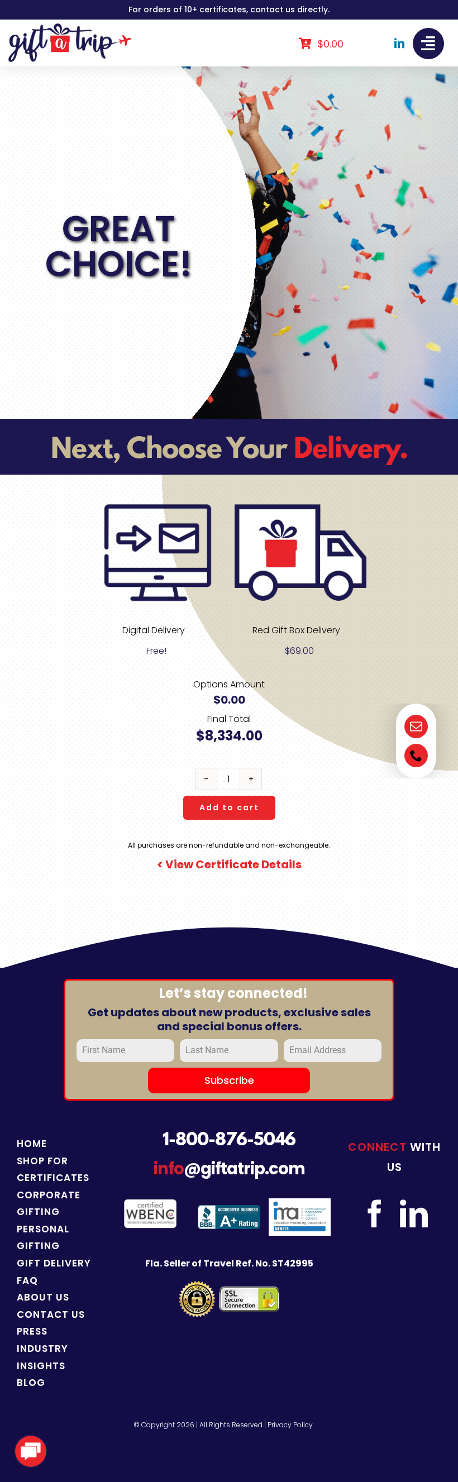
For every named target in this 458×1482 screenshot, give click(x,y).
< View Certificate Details (229, 864)
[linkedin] (399, 43)
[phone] (416, 755)
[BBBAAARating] (229, 1209)
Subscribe (229, 1080)
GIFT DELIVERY (54, 1263)
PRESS (32, 1331)
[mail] (416, 726)
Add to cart (229, 807)
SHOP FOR (42, 1161)
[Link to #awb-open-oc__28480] (428, 43)
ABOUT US (43, 1297)
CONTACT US (51, 1314)
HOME (32, 1143)
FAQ (27, 1280)
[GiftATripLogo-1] (69, 27)
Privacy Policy (290, 1425)
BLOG (31, 1382)
